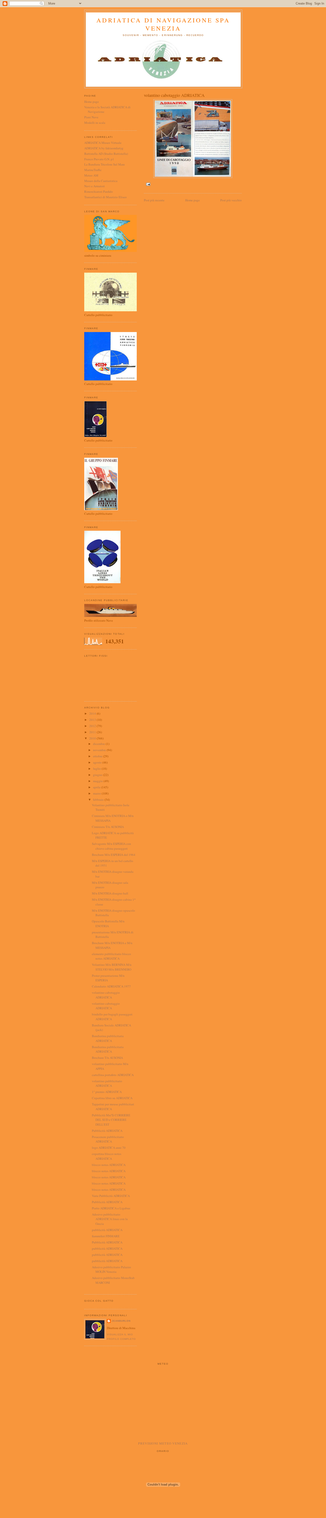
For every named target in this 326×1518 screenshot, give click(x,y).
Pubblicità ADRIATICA (107, 1130)
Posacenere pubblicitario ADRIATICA (108, 1139)
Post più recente (154, 200)
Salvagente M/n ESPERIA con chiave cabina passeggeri (111, 846)
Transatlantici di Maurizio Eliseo (105, 197)
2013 (93, 719)
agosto (97, 762)
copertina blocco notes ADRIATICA (106, 1156)
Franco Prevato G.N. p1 (99, 159)
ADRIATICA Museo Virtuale (102, 142)
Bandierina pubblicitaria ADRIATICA (108, 1038)
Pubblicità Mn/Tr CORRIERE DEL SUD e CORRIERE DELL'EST (111, 1120)
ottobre (98, 756)
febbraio (99, 799)
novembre (100, 750)
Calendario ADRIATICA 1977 (111, 986)
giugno (98, 775)
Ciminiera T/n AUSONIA (108, 827)
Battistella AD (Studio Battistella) (106, 153)
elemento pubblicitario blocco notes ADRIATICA (111, 956)
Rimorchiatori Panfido (98, 191)
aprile (97, 787)
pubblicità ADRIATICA (107, 1230)
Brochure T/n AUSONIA (107, 1057)
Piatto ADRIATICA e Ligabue (111, 1208)
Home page (192, 200)
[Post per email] (147, 184)
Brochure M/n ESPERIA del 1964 (113, 855)
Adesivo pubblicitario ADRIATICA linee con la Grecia (110, 1219)
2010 (93, 738)
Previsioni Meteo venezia (163, 1443)
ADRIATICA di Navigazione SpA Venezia (163, 24)
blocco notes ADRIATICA (109, 1165)
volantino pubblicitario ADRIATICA (107, 1083)
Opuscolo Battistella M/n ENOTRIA (108, 923)
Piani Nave (91, 117)
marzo (97, 793)
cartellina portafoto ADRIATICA (113, 1075)
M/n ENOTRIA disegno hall (110, 893)
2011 (93, 732)
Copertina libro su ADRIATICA (112, 1098)
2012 (93, 726)
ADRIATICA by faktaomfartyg (103, 148)
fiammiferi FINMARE (106, 1236)
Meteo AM (91, 175)
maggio (98, 781)
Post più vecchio (231, 200)
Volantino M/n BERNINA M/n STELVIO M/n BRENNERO (111, 967)
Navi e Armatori (94, 186)
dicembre (99, 744)
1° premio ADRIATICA (107, 1092)
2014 (93, 713)
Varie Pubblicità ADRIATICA (111, 1196)
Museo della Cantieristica (100, 181)
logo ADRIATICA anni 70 (109, 1147)
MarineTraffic (93, 170)
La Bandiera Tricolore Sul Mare (104, 164)
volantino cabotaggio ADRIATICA (106, 994)
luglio (97, 768)
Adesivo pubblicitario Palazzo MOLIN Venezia (111, 1269)
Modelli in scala (94, 122)
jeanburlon (121, 1321)
